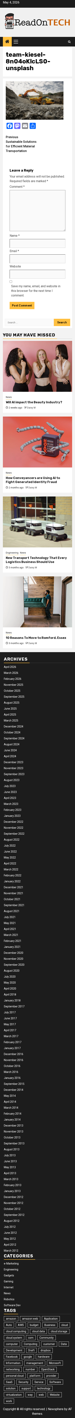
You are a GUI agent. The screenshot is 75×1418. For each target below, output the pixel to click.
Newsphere (55, 1409)
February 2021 (12, 940)
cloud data (38, 1331)
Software (55, 1382)
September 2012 (14, 1214)
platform (35, 1375)
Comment (17, 186)
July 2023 (10, 786)
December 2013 (13, 1125)
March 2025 (11, 720)
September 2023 (14, 774)
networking (13, 1369)
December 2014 (13, 1089)
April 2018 (10, 994)
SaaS (9, 1382)
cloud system (14, 1337)
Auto (9, 1325)
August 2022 (11, 839)
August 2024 (11, 744)
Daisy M (31, 407)
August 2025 (11, 702)
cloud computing (16, 1331)
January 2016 (12, 1077)
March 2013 (11, 1179)
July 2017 (10, 1012)
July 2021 (10, 917)
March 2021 (11, 934)
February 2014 (12, 1113)
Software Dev (12, 1305)
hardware (44, 1356)
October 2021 (12, 899)
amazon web (30, 1318)
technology (43, 1388)
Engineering (12, 552)
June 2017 (10, 1018)
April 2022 (10, 863)
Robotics (9, 1299)
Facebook (12, 1356)
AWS (21, 1325)
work (9, 1401)
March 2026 (11, 672)
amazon (11, 1318)
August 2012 (11, 1220)
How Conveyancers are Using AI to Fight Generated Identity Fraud (33, 480)
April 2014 (10, 1101)
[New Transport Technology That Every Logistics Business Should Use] (37, 521)
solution (11, 1388)
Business (49, 1325)
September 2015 (14, 1083)
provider (51, 1375)
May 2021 (10, 923)
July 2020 (10, 976)
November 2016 (13, 1060)
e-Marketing (11, 1263)
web (41, 1394)
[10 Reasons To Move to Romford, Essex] (37, 601)
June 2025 (10, 708)
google (28, 1356)
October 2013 (12, 1137)
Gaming (8, 1281)
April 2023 (10, 797)
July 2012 (10, 1226)
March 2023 (11, 803)
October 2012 (12, 1208)
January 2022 (12, 881)
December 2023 (13, 762)
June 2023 (10, 792)
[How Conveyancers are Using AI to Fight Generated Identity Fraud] (37, 442)
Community (46, 1337)
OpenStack (48, 1369)
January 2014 (12, 1119)
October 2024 (12, 732)
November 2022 (13, 827)
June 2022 (10, 851)
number (30, 1369)
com (30, 1337)
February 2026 (12, 678)
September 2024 (14, 738)
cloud (64, 1325)
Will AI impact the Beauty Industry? (34, 402)
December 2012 (13, 1197)
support (26, 1388)
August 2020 (11, 970)
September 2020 (14, 964)
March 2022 (11, 869)
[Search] (69, 42)
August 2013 (11, 1149)
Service (38, 1382)
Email (14, 251)
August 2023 (11, 780)
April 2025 (10, 714)
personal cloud (15, 1375)
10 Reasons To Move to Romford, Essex (36, 638)
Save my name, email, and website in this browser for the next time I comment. (35, 290)
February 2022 (12, 875)
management (34, 1363)
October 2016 (12, 1066)
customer (49, 1344)
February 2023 (12, 809)
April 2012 (10, 1244)
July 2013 (10, 1155)
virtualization (14, 1394)
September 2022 (14, 833)
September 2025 (14, 696)
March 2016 (11, 1071)
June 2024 (10, 750)
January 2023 (12, 815)
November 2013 (13, 1131)
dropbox (46, 1350)
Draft (31, 1350)
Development (14, 1350)
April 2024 (10, 756)
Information (13, 1363)
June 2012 (10, 1232)
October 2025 (12, 690)
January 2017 (12, 1048)
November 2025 (13, 684)
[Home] (7, 42)
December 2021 (13, 887)
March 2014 (11, 1107)
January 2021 (12, 946)
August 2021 (11, 911)
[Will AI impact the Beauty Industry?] (37, 366)
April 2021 (10, 929)
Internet (8, 1287)
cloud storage (59, 1331)
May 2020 (10, 982)
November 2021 (13, 893)
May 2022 (10, 857)
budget (34, 1325)
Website (15, 266)
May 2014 (10, 1095)
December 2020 (13, 952)
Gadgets (9, 1275)
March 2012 (11, 1250)
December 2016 (13, 1054)
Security (23, 1382)
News (9, 397)
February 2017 (12, 1042)
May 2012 (10, 1238)
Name (15, 235)
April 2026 (10, 666)
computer (12, 1344)
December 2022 (13, 821)
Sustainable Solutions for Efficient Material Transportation (21, 144)
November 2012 (13, 1203)
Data (64, 1344)
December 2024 (13, 726)
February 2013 (12, 1185)
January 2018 (12, 1000)
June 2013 (10, 1161)
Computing (30, 1344)
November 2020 (13, 958)
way (30, 1394)
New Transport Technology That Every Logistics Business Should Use (36, 560)
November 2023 (13, 768)
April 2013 (10, 1173)
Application (51, 1318)
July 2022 (10, 845)
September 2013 (14, 1143)
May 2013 (10, 1167)
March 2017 (11, 1036)
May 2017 (10, 1024)
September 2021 (14, 905)
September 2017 (14, 1006)
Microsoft (55, 1363)
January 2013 (12, 1191)
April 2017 (10, 1030)
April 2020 (10, 988)
